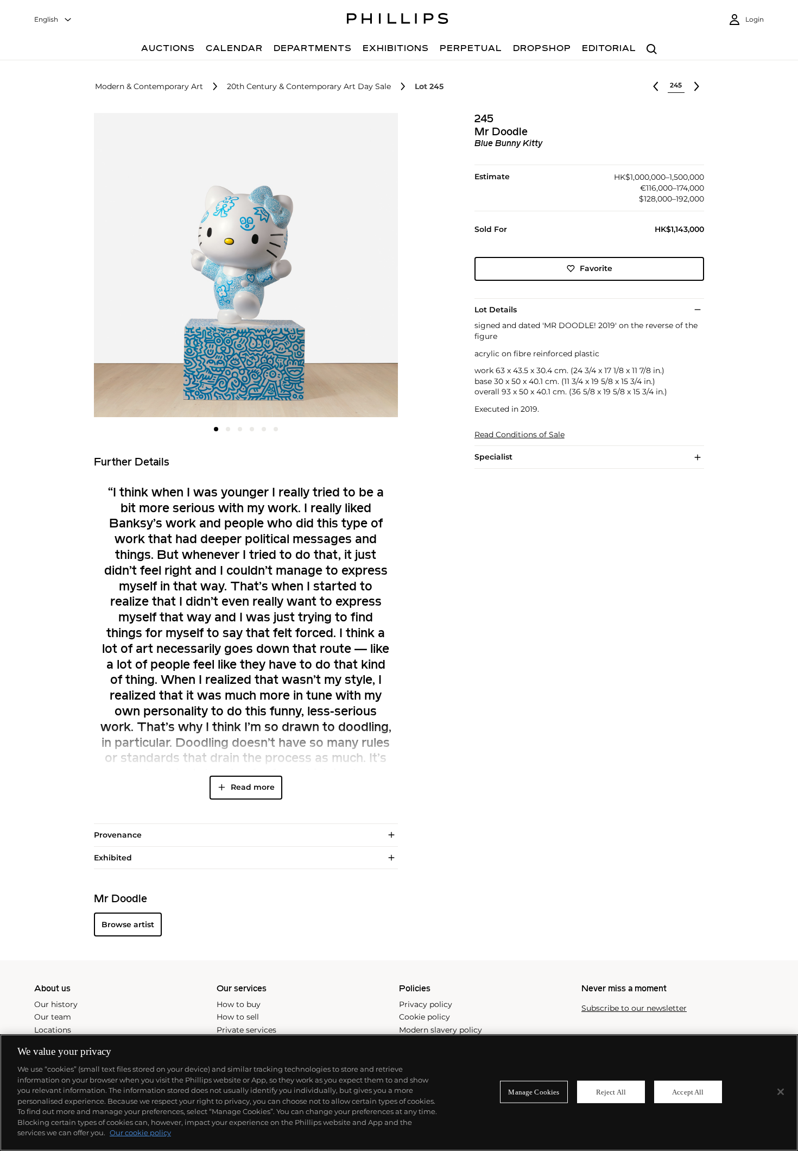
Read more (253, 787)
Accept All (688, 1091)
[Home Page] (397, 20)
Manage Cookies (533, 1091)
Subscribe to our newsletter (634, 1008)
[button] (242, 265)
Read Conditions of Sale (519, 434)
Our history (56, 1004)
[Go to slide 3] (240, 429)
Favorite (596, 268)
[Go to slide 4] (252, 429)
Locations (52, 1030)
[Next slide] (346, 266)
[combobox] (53, 19)
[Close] (781, 1092)
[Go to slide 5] (264, 429)
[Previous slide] (144, 266)
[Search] (652, 50)
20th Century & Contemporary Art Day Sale (309, 86)
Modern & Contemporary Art (149, 86)
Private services (246, 1030)
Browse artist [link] (128, 924)
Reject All (611, 1091)
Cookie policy (424, 1017)
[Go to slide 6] (275, 429)
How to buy (239, 1004)
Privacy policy (425, 1004)
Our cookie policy (140, 1132)
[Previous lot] (655, 86)
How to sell (238, 1017)
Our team (52, 1017)
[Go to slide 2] (228, 429)
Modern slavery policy (440, 1030)
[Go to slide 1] (216, 429)
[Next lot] (696, 86)
